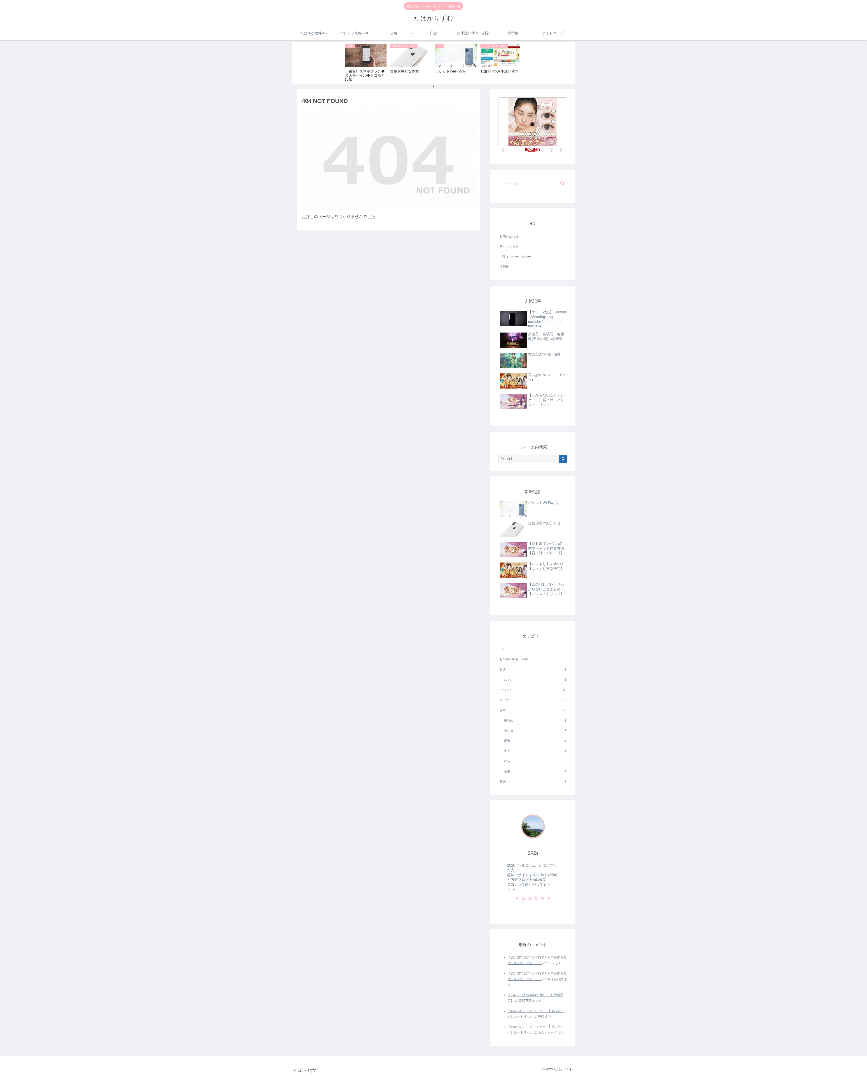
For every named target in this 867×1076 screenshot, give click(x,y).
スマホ (535, 679)
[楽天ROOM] (536, 898)
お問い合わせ (508, 236)
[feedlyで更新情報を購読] (542, 898)
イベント (532, 690)
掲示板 (504, 267)
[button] (562, 183)
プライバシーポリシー (515, 256)
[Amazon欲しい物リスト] (529, 898)
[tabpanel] (366, 62)
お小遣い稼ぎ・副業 (532, 659)
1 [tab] (433, 86)
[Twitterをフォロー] (517, 898)
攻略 (532, 710)
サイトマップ (508, 246)
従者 (535, 741)
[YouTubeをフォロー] (523, 898)
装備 (535, 771)
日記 (532, 781)
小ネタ (535, 730)
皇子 (535, 751)
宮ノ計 (532, 700)
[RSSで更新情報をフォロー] (548, 898)
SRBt (532, 853)
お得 (532, 669)
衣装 (535, 761)
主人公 (535, 720)
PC (532, 649)
